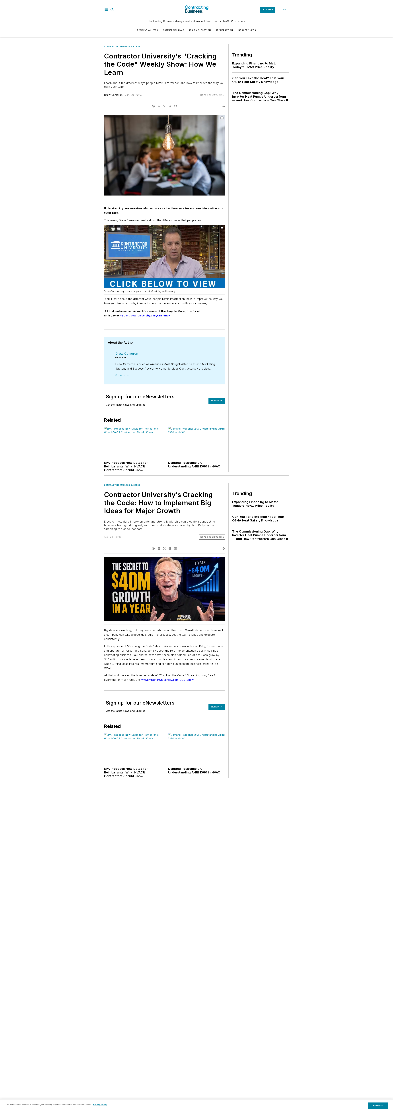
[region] (196, 1105)
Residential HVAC (147, 30)
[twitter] (164, 106)
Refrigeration (224, 30)
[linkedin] (158, 106)
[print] (223, 106)
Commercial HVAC (173, 30)
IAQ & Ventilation (200, 30)
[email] (175, 106)
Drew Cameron (113, 94)
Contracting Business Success (122, 46)
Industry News (247, 30)
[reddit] (169, 106)
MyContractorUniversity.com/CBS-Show (167, 679)
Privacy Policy (100, 1105)
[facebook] (153, 106)
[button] (106, 9)
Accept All (378, 1105)
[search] (112, 9)
